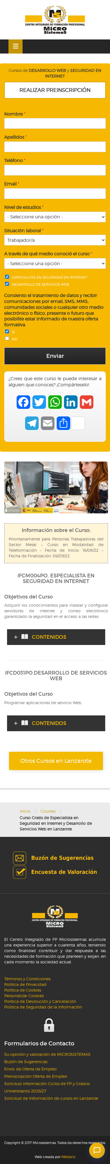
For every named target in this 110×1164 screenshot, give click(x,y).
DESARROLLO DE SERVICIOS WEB (40, 284)
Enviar (55, 355)
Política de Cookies (22, 990)
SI (13, 332)
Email (11, 184)
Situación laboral (23, 230)
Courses (48, 811)
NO (14, 339)
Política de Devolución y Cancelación (40, 1001)
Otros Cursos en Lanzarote (56, 760)
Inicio (25, 811)
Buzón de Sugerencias (25, 1061)
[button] (97, 1150)
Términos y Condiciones (27, 978)
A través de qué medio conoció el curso (48, 253)
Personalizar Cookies (24, 995)
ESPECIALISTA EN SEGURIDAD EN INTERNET (49, 277)
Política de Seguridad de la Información (43, 1007)
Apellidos (15, 137)
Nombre (14, 114)
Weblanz (68, 1157)
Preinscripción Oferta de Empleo (35, 1076)
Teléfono (14, 160)
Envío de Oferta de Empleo (30, 1069)
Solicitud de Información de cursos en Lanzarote (51, 1098)
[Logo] (55, 20)
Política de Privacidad (25, 984)
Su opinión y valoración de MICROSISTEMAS (47, 1054)
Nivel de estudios (23, 207)
